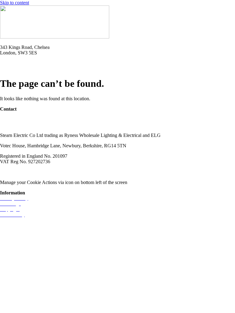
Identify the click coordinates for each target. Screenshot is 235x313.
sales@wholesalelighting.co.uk (30, 124)
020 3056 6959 (14, 119)
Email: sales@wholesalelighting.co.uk (36, 68)
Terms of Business (54, 172)
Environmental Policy (97, 172)
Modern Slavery (15, 172)
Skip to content (14, 2)
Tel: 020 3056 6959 (19, 63)
